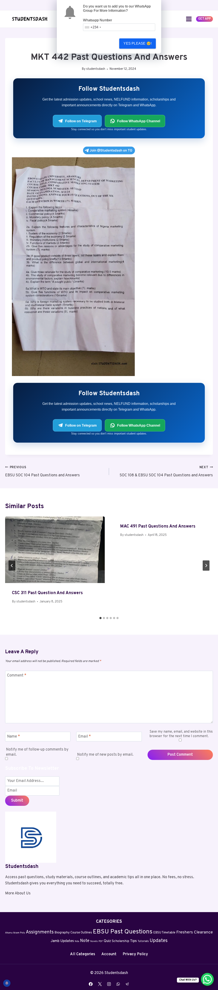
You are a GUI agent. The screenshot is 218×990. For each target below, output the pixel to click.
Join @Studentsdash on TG (111, 150)
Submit (17, 800)
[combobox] (92, 27)
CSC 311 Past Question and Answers (47, 593)
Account (108, 954)
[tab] (100, 618)
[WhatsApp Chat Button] (207, 979)
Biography (62, 932)
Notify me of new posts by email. (105, 754)
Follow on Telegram (81, 121)
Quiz (107, 941)
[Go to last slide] (12, 565)
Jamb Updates (62, 941)
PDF (101, 941)
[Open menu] (189, 19)
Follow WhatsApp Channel (138, 121)
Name (13, 736)
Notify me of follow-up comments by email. (37, 752)
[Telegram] (127, 984)
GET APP (204, 19)
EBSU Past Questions (122, 932)
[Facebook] (91, 984)
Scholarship (120, 941)
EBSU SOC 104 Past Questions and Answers (42, 471)
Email (84, 736)
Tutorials (143, 941)
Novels (94, 941)
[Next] (206, 565)
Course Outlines (81, 933)
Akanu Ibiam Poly (15, 932)
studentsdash (95, 69)
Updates (159, 941)
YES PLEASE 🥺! (137, 43)
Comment (16, 675)
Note (84, 941)
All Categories (82, 954)
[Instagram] (109, 984)
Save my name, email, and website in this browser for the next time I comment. (181, 734)
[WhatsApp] (118, 984)
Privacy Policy (135, 954)
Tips (133, 941)
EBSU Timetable (164, 933)
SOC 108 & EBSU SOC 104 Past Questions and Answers (166, 471)
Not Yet (100, 43)
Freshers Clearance (194, 932)
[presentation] (55, 549)
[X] (100, 984)
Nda (77, 941)
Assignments (40, 932)
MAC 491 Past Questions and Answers (157, 526)
